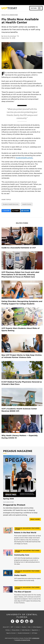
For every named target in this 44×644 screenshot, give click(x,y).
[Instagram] (31, 621)
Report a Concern (11, 633)
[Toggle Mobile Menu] (41, 2)
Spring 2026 (8, 499)
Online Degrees (37, 627)
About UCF (6, 627)
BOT (12, 627)
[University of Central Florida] (15, 2)
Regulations (35, 630)
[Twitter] (17, 621)
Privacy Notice (15, 630)
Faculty (24, 627)
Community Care (21, 555)
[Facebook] (12, 621)
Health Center (26, 204)
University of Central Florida (22, 615)
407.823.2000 (35, 638)
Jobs (29, 627)
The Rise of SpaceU (22, 592)
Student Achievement (24, 633)
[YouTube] (26, 621)
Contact (17, 627)
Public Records (26, 630)
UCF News (34, 633)
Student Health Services (10, 204)
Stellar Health (20, 575)
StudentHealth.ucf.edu (24, 158)
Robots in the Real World (25, 533)
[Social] (22, 621)
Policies (8, 630)
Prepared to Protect (14, 505)
